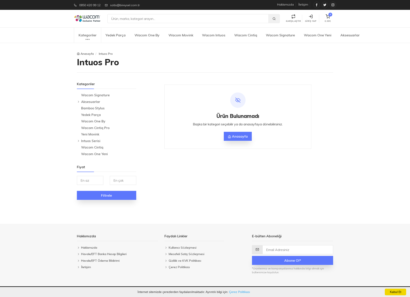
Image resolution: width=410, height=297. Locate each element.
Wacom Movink (180, 35)
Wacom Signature (280, 35)
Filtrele (106, 195)
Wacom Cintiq (245, 35)
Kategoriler (88, 35)
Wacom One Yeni (317, 35)
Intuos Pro (106, 54)
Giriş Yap (310, 21)
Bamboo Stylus (93, 108)
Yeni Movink (90, 134)
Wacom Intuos (213, 35)
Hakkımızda (285, 4)
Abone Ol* (292, 260)
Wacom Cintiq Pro (95, 128)
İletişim (303, 4)
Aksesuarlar (350, 35)
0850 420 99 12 (90, 5)
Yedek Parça (115, 35)
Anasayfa (87, 54)
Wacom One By (147, 35)
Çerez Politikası (239, 292)
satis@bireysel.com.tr (125, 5)
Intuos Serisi (90, 141)
